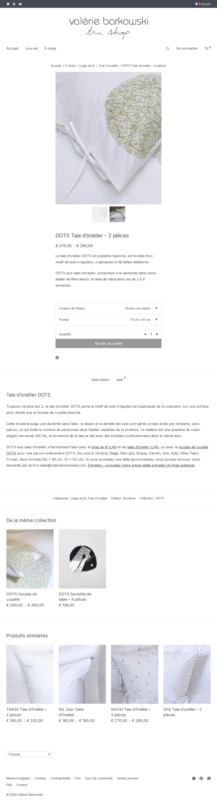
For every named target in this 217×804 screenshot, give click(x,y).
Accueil (12, 48)
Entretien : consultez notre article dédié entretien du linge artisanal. (141, 465)
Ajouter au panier (109, 343)
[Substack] (20, 4)
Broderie (129, 498)
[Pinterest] (14, 4)
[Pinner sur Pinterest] (57, 358)
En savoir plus (14, 605)
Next (210, 138)
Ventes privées (127, 778)
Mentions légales (18, 778)
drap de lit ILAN (104, 447)
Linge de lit (87, 65)
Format (63, 319)
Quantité (65, 334)
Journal (31, 48)
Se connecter (187, 48)
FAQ (9, 785)
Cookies (40, 778)
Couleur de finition (72, 308)
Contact (21, 785)
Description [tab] (100, 380)
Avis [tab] (121, 379)
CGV (78, 778)
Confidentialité (60, 778)
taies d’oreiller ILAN (143, 447)
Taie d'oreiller (108, 65)
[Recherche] (168, 48)
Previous (7, 138)
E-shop (50, 48)
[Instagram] (8, 4)
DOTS (160, 498)
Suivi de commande (99, 778)
